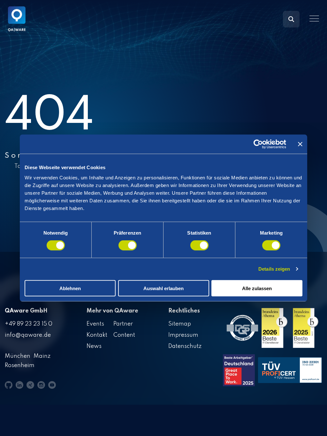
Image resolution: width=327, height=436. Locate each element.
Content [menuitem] (124, 335)
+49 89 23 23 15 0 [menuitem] (28, 324)
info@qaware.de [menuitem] (28, 335)
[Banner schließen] (300, 144)
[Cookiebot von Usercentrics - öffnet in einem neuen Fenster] (258, 144)
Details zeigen (274, 269)
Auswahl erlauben (163, 288)
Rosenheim (19, 365)
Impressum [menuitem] (183, 335)
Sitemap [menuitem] (179, 324)
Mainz (42, 356)
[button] (314, 18)
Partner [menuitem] (123, 324)
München (17, 356)
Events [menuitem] (95, 324)
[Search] (291, 19)
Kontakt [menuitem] (97, 335)
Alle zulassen (257, 288)
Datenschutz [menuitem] (185, 346)
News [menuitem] (94, 346)
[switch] (127, 245)
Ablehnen (70, 288)
